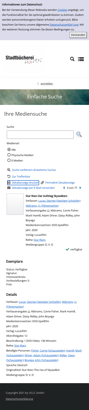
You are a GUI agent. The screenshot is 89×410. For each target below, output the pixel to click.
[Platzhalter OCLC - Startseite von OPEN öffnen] (23, 59)
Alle (13, 150)
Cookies (62, 10)
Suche (10, 127)
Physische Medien (22, 155)
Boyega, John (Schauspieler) (41, 360)
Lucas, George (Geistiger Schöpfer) (59, 201)
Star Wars (40, 240)
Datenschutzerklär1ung (64, 24)
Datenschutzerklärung (19, 399)
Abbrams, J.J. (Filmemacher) (42, 205)
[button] (79, 134)
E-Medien (17, 160)
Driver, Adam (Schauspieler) (41, 355)
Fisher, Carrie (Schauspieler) (48, 350)
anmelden (47, 83)
